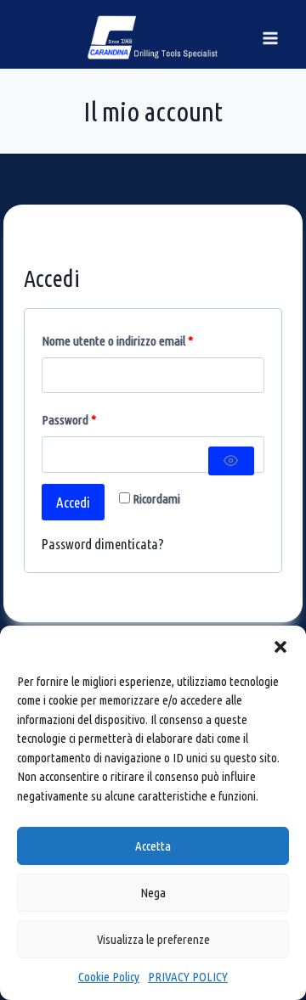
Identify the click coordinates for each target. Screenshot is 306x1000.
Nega (153, 892)
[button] (280, 646)
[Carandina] (153, 37)
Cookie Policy (108, 976)
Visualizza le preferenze (153, 939)
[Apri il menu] (270, 38)
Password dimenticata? (103, 544)
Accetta (153, 846)
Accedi (73, 502)
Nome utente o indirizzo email (120, 345)
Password (72, 424)
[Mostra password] (231, 461)
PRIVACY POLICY (188, 976)
